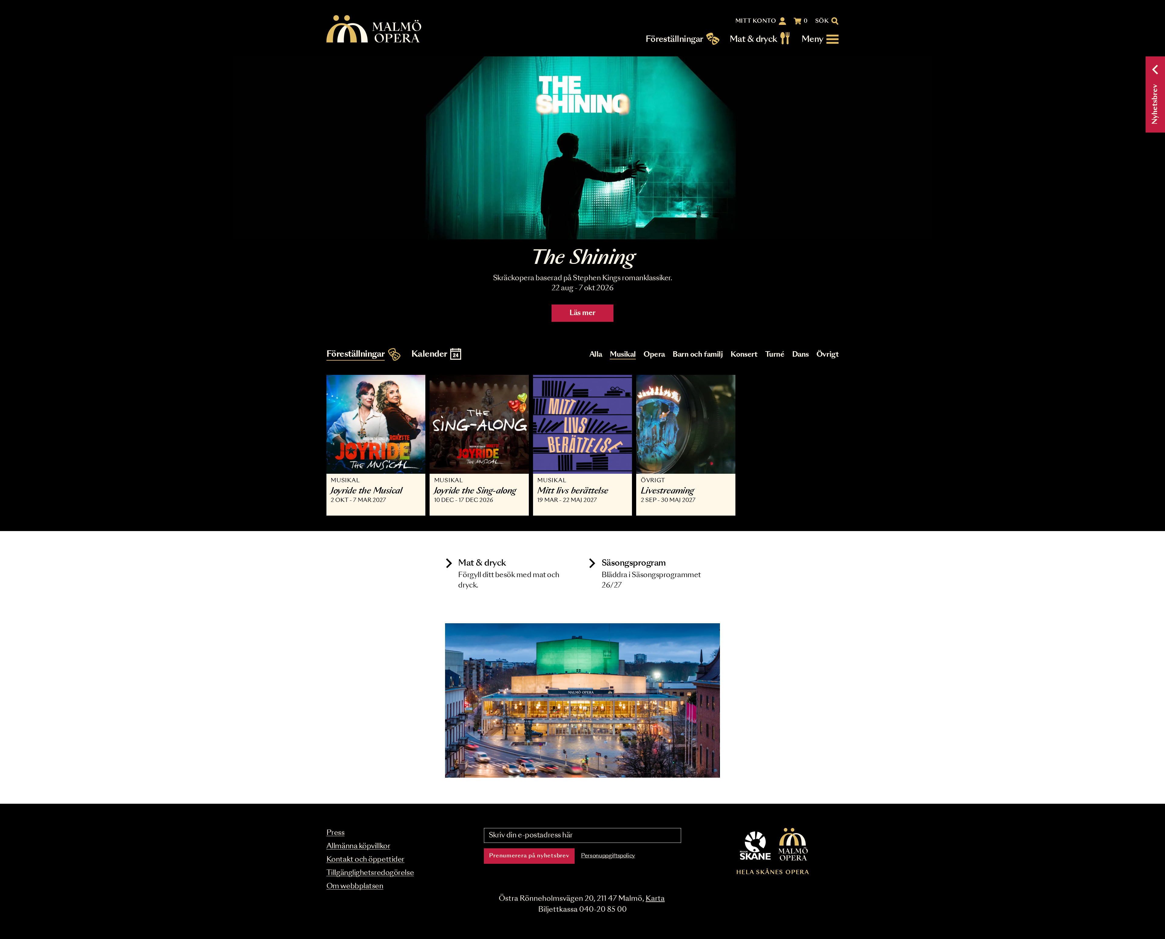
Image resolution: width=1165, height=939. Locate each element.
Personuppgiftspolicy (608, 856)
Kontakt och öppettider (365, 859)
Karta (655, 898)
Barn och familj (698, 354)
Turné (775, 354)
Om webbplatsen (354, 886)
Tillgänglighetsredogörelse (370, 873)
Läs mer (582, 313)
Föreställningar (674, 39)
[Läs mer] (582, 147)
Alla (595, 354)
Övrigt (827, 354)
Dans (800, 354)
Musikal (623, 354)
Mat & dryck (753, 39)
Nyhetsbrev (1155, 104)
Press (335, 833)
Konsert (744, 354)
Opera (654, 354)
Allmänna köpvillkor (358, 846)
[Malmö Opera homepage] (374, 29)
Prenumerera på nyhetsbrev (529, 856)
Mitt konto (755, 21)
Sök (822, 21)
